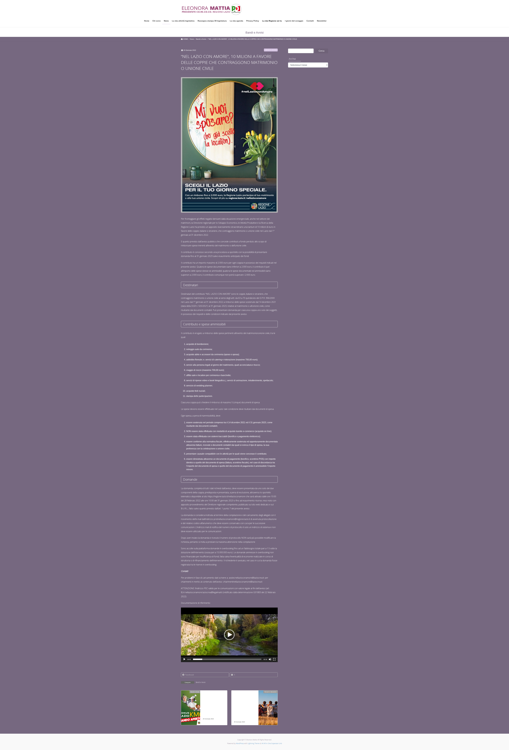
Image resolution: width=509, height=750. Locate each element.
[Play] (184, 659)
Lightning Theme (254, 743)
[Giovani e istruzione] (268, 700)
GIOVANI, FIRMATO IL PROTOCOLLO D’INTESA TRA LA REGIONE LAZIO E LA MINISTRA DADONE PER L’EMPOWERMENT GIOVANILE (244, 707)
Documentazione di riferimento (195, 602)
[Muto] (270, 659)
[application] (229, 635)
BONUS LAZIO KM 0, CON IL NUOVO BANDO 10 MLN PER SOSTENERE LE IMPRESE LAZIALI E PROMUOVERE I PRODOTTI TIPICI (213, 706)
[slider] (227, 659)
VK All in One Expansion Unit (272, 743)
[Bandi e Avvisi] (190, 700)
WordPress (240, 743)
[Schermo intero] (274, 659)
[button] (229, 634)
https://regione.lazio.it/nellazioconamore (226, 496)
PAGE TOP (495, 725)
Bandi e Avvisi (270, 50)
